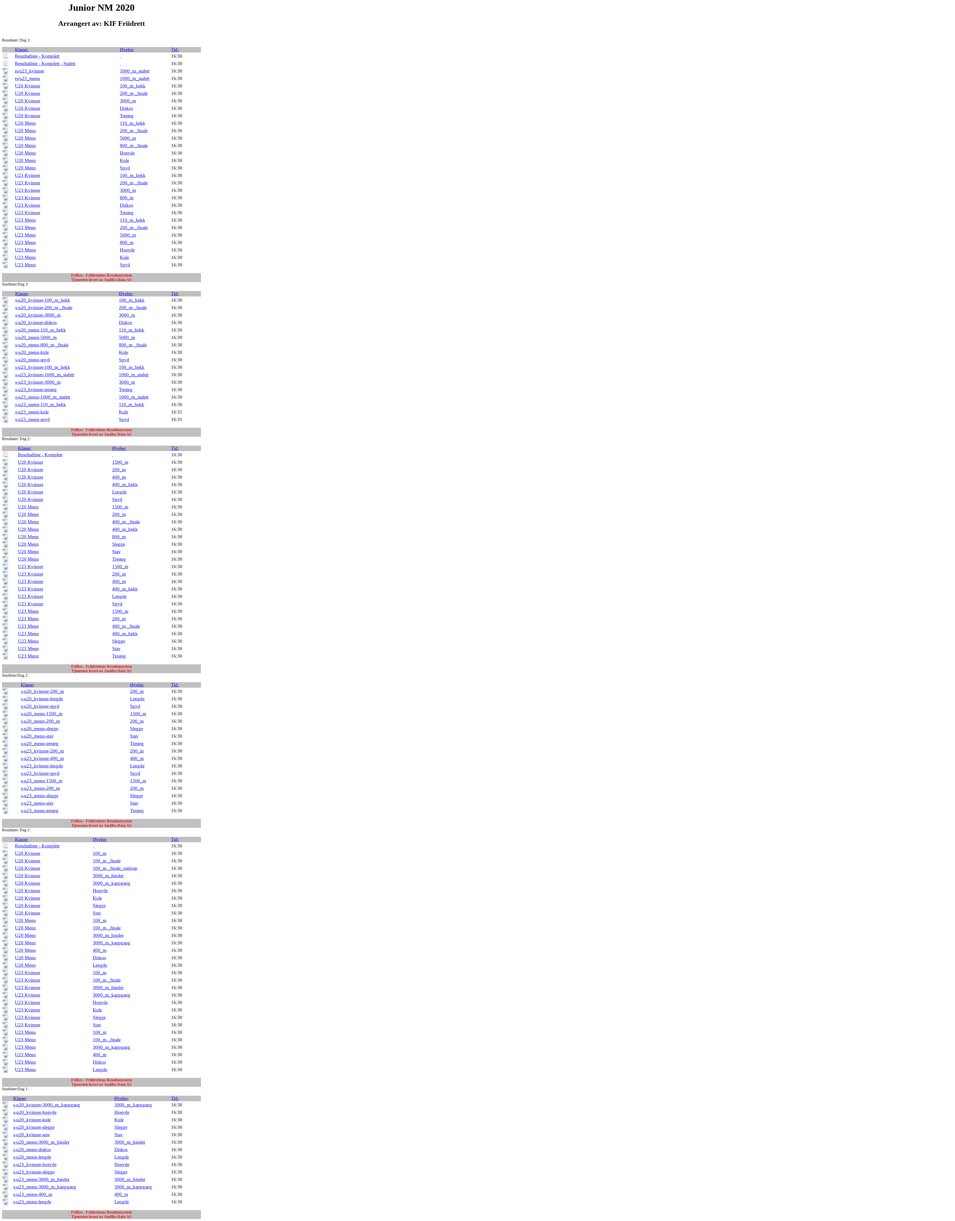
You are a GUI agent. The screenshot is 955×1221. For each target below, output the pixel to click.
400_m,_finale (126, 521)
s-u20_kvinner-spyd (40, 706)
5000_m (128, 138)
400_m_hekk (125, 484)
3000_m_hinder (108, 875)
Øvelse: (127, 49)
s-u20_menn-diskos (32, 1149)
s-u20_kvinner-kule (32, 1119)
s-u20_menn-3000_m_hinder (41, 1142)
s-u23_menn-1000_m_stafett (42, 397)
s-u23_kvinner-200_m (42, 751)
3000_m (128, 100)
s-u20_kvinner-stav (31, 1134)
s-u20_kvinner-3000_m (38, 315)
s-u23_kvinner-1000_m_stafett (44, 374)
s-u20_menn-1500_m (41, 713)
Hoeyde (127, 153)
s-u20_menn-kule (32, 352)
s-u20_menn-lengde (32, 1157)
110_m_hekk (132, 123)
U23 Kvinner (27, 175)
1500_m (120, 462)
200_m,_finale (134, 93)
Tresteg (127, 115)
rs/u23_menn (27, 78)
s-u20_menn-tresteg (39, 743)
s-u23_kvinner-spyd (40, 773)
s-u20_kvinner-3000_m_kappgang (46, 1104)
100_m (99, 853)
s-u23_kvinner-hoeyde (34, 1164)
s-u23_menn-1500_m (41, 780)
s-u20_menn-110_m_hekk (40, 330)
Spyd (125, 167)
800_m (127, 197)
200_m (119, 469)
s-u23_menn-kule (32, 412)
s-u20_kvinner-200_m (42, 691)
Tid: (175, 49)
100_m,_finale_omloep (115, 868)
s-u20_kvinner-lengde (42, 698)
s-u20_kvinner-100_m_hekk (42, 300)
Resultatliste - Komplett (37, 56)
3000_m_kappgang (111, 883)
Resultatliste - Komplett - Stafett (45, 63)
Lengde (119, 492)
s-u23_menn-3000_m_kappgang (44, 1186)
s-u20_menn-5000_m (36, 337)
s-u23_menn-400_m (32, 1194)
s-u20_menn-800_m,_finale (41, 344)
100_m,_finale (107, 860)
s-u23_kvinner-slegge (33, 1172)
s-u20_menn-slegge (39, 728)
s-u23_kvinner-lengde (42, 765)
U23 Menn (25, 220)
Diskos (126, 108)
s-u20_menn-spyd (32, 359)
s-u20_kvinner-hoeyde (34, 1112)
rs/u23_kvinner (29, 71)
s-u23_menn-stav (37, 803)
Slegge (118, 544)
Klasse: (21, 49)
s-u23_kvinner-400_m (42, 758)
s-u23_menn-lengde (32, 1201)
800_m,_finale (134, 145)
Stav (116, 551)
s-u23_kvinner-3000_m (38, 382)
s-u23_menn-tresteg (39, 810)
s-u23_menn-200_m (40, 788)
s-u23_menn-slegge (39, 795)
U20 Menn (25, 123)
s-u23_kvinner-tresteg (36, 389)
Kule (124, 160)
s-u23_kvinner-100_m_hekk (42, 367)
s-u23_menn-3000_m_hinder (41, 1179)
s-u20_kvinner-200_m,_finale (43, 307)
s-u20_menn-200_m (40, 721)
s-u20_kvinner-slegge (33, 1127)
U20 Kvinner (27, 85)
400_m (119, 477)
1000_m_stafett (134, 71)
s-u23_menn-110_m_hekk (40, 404)
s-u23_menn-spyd (32, 419)
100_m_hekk (132, 85)
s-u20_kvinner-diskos (36, 322)
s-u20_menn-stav (37, 736)
